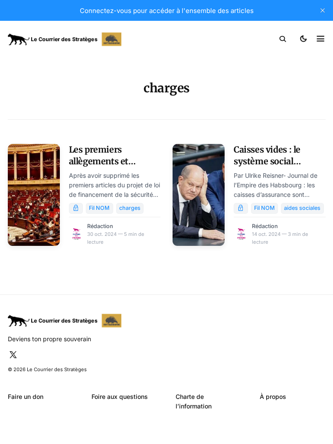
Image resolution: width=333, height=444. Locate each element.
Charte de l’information (194, 401)
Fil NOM (99, 208)
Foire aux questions (119, 396)
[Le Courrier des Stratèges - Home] (87, 39)
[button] (283, 39)
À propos (273, 396)
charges (129, 208)
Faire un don (25, 396)
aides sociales (302, 208)
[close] (323, 10)
